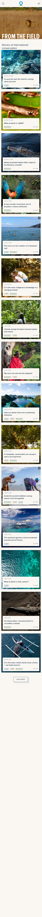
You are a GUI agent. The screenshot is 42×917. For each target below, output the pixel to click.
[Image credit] (40, 8)
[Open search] (3, 3)
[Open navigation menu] (39, 3)
